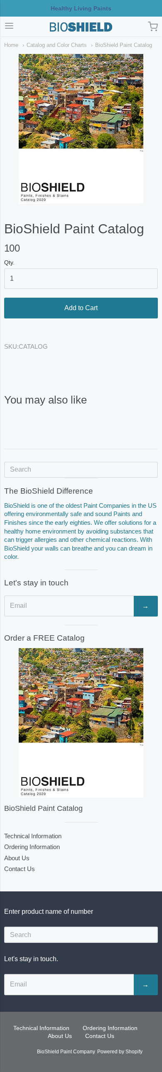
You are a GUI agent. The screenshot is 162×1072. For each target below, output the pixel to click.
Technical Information (32, 835)
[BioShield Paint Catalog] (81, 723)
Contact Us (19, 868)
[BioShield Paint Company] (81, 27)
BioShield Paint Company (66, 1052)
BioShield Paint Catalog (123, 45)
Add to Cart (81, 307)
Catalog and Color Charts (57, 45)
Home (11, 45)
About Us (16, 858)
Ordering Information (32, 846)
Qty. (9, 262)
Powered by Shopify (119, 1052)
